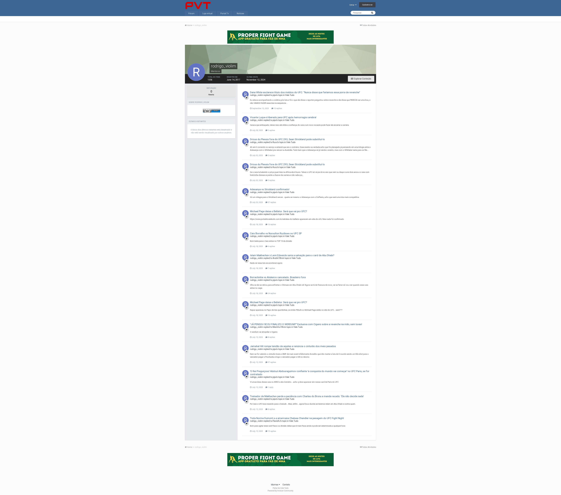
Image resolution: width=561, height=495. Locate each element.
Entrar (352, 5)
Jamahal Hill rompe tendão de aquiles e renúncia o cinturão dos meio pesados (293, 346)
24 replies (271, 293)
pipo (274, 95)
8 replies (271, 337)
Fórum (191, 13)
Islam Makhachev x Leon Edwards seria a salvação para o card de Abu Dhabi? (292, 255)
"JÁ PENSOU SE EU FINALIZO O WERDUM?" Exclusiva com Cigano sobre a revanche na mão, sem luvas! (306, 324)
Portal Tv (224, 13)
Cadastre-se (367, 5)
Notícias (240, 13)
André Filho (278, 258)
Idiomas (275, 484)
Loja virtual (207, 13)
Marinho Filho (279, 327)
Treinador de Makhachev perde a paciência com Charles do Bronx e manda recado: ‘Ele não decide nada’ (307, 396)
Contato (286, 484)
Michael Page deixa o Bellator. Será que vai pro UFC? (278, 211)
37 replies (271, 202)
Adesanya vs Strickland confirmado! (269, 189)
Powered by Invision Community (280, 491)
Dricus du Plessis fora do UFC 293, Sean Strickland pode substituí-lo (287, 139)
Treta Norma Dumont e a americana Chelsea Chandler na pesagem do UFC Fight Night (297, 418)
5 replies (271, 155)
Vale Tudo (289, 95)
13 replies (271, 431)
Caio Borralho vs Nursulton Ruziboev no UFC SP (276, 233)
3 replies (271, 130)
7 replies (271, 268)
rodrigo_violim (256, 95)
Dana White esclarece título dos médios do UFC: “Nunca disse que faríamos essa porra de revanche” (305, 92)
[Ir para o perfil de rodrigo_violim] (245, 94)
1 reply (270, 387)
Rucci (275, 142)
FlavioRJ (276, 421)
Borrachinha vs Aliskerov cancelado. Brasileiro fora (278, 277)
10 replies (277, 108)
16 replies (271, 224)
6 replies (271, 246)
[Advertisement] (280, 473)
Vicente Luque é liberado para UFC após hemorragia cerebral (283, 117)
